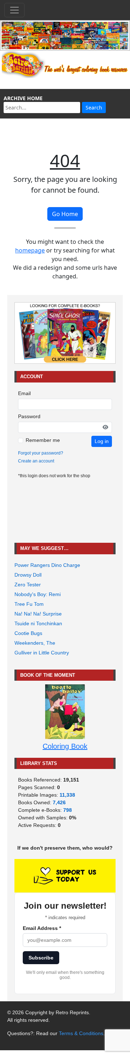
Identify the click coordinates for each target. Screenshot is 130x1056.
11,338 (67, 795)
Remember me (43, 440)
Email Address (42, 928)
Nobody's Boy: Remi (37, 594)
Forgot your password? (40, 453)
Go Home (65, 214)
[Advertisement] (65, 510)
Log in (102, 441)
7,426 (59, 802)
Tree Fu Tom (29, 604)
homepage (30, 250)
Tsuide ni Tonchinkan (38, 623)
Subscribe (41, 958)
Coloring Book (65, 746)
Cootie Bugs (28, 633)
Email (24, 393)
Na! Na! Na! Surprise (38, 614)
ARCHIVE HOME (23, 98)
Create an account (36, 461)
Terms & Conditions (81, 1033)
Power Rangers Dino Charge (47, 565)
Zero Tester (27, 584)
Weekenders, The (34, 643)
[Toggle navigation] (14, 10)
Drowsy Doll (28, 575)
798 (67, 810)
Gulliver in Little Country (41, 652)
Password (29, 416)
